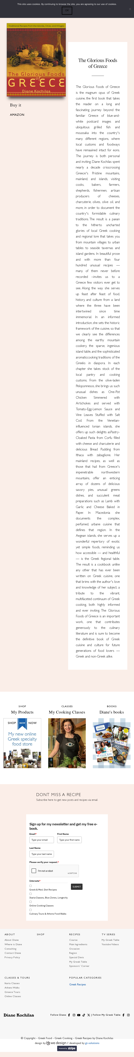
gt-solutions (92, 1043)
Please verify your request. (44, 862)
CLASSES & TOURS (17, 978)
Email (33, 834)
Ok (67, 10)
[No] (130, 9)
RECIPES (74, 934)
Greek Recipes (77, 984)
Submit (77, 886)
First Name (63, 834)
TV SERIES (109, 934)
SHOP (41, 934)
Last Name (35, 848)
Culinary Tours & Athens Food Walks (47, 913)
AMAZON (17, 114)
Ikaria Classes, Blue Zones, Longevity (48, 897)
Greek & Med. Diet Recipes (43, 889)
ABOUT (10, 934)
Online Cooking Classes (41, 905)
